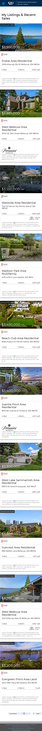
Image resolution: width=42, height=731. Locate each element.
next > (38, 714)
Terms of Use (16, 726)
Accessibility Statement (15, 728)
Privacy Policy (26, 726)
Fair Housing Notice (28, 728)
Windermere (32, 724)
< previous (13, 714)
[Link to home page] (11, 3)
